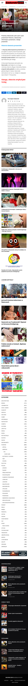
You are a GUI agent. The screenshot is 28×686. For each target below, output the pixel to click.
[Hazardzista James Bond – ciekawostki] (14, 357)
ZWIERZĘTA (4, 546)
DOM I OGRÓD (4, 407)
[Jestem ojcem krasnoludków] (4, 615)
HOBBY (3, 417)
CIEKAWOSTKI (5, 19)
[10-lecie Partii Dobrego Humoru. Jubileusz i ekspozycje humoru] (4, 651)
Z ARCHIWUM (4, 539)
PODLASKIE (5, 493)
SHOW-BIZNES (4, 518)
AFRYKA (4, 447)
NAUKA (3, 440)
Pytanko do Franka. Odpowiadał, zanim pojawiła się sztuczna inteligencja (11, 270)
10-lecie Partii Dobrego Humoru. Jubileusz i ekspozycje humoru (16, 650)
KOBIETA (3, 424)
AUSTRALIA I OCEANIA (7, 456)
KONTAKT (6, 680)
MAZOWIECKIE (5, 486)
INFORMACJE (4, 419)
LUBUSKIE (4, 481)
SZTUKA (3, 528)
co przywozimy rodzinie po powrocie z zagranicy (13, 87)
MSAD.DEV (20, 677)
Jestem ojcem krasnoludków (15, 613)
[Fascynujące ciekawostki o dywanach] (4, 607)
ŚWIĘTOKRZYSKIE (6, 472)
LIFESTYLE (3, 428)
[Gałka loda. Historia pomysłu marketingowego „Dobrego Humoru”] (14, 221)
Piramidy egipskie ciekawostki (15, 621)
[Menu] (2, 2)
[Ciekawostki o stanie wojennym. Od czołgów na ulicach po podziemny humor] (4, 659)
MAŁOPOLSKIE (5, 484)
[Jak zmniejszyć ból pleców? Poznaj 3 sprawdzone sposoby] (4, 631)
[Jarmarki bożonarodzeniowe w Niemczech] (14, 291)
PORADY (3, 505)
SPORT (3, 523)
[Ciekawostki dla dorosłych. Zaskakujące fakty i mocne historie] (14, 200)
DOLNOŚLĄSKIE (6, 475)
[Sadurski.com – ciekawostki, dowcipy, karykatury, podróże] (14, 2)
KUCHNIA (3, 426)
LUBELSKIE (5, 479)
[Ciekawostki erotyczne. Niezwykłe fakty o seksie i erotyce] (14, 180)
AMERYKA (4, 449)
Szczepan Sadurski (13, 98)
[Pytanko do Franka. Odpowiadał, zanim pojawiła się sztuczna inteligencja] (14, 261)
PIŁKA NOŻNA (5, 525)
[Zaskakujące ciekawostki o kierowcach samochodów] (14, 160)
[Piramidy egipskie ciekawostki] (4, 623)
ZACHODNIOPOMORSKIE (8, 502)
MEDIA (3, 431)
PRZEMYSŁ (3, 512)
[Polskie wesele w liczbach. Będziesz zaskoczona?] (14, 335)
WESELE (3, 537)
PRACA (3, 507)
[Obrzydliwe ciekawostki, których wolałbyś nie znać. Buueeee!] (14, 241)
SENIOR (3, 516)
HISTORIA (3, 414)
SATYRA (3, 514)
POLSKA (3, 465)
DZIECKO (3, 412)
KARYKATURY (4, 421)
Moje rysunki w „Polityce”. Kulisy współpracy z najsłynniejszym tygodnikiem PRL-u (16, 569)
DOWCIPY (3, 410)
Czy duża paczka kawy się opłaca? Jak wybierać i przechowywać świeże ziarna (17, 593)
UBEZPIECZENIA (5, 535)
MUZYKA (3, 438)
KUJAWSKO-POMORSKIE (8, 477)
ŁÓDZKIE (4, 468)
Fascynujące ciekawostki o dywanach (17, 605)
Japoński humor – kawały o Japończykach (14, 666)
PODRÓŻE (3, 444)
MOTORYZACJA (5, 435)
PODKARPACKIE (6, 491)
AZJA (3, 458)
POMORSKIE (5, 495)
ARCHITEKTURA (5, 401)
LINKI (11, 680)
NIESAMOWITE (5, 442)
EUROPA (4, 461)
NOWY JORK (7, 454)
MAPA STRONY (15, 682)
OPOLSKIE (4, 488)
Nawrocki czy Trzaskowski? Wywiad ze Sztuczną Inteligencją (13, 323)
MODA (3, 433)
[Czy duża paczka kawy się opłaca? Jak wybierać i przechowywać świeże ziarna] (4, 593)
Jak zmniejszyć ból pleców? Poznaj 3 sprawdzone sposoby (17, 629)
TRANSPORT (4, 532)
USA (4, 451)
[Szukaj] (26, 2)
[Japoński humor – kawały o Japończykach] (4, 667)
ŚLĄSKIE (4, 470)
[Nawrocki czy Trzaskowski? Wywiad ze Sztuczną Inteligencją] (14, 313)
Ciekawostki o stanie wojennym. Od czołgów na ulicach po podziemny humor (17, 659)
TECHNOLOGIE (4, 530)
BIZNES (3, 403)
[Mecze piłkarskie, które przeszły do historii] (4, 586)
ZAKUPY (3, 542)
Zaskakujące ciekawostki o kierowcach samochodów (14, 576)
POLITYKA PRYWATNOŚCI (20, 680)
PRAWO (3, 509)
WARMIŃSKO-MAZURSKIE (8, 498)
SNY (2, 521)
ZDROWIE (3, 544)
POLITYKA (3, 463)
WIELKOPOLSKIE (6, 500)
